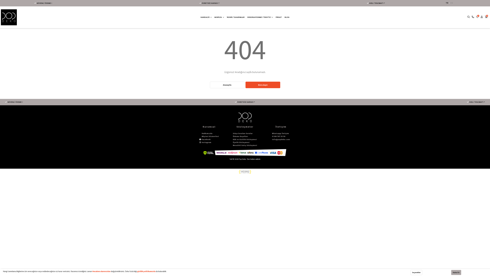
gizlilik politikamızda (146, 271)
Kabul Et (456, 272)
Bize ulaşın (263, 85)
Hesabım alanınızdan (101, 271)
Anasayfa (227, 85)
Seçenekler (416, 272)
